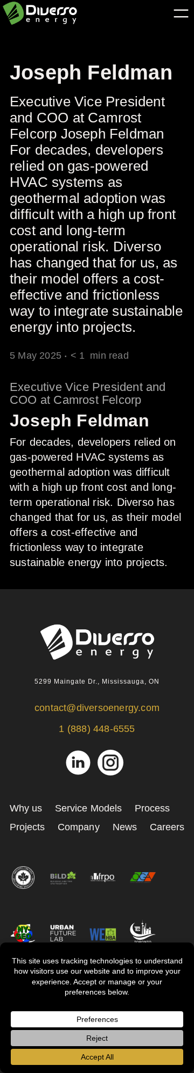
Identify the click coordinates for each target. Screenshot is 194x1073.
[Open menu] (181, 13)
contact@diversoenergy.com (97, 707)
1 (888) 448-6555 (97, 728)
